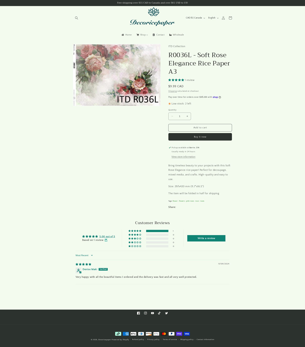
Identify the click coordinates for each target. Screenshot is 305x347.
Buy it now (200, 136)
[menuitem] (126, 35)
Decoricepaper (104, 340)
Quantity (172, 110)
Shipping (172, 91)
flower (175, 201)
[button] (76, 17)
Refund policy (138, 339)
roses (202, 201)
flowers (182, 201)
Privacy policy (153, 339)
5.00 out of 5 (107, 236)
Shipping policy (187, 339)
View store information (183, 157)
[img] (83, 264)
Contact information (205, 339)
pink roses (190, 201)
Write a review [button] (206, 238)
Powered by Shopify (120, 340)
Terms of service (170, 339)
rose (197, 201)
